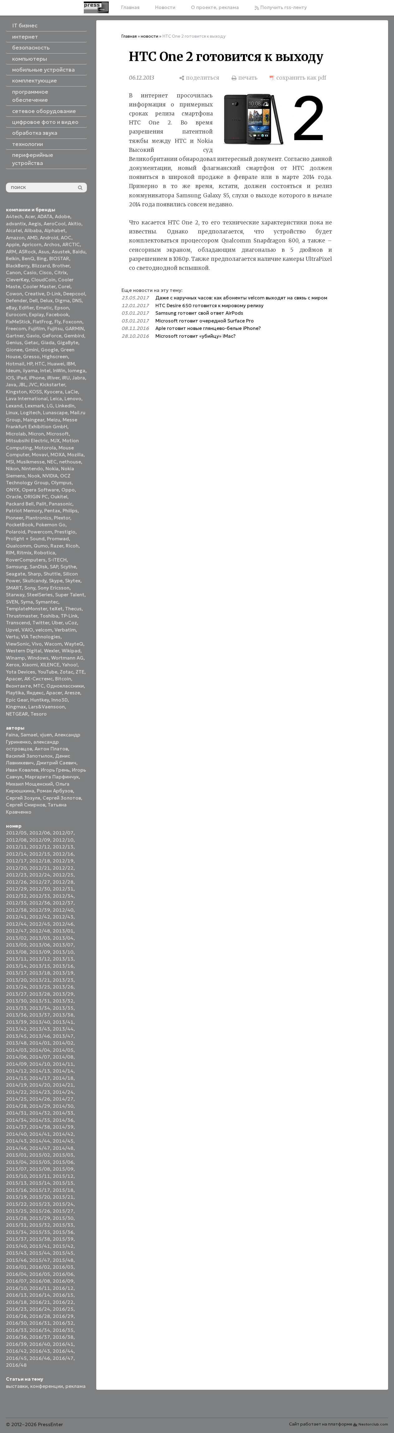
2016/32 (63, 1323)
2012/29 (16, 889)
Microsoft (57, 434)
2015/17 (39, 1190)
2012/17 (16, 861)
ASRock (27, 252)
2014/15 (16, 1078)
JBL (22, 385)
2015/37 (16, 1239)
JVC (33, 385)
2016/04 (16, 1274)
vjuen (46, 735)
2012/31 (63, 889)
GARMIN (74, 328)
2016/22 (63, 1302)
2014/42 (63, 1134)
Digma (62, 300)
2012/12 (39, 847)
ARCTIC (71, 244)
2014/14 (63, 1071)
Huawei (55, 364)
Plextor (62, 518)
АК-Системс (38, 679)
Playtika (15, 693)
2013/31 (39, 1001)
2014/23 (39, 1092)
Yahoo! (70, 665)
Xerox (12, 665)
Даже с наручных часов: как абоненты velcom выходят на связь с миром (241, 298)
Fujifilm (36, 328)
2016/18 (16, 1302)
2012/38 (16, 910)
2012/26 (16, 882)
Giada (48, 342)
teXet (56, 609)
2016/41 (63, 1344)
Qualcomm (18, 546)
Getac (31, 342)
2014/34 (16, 1120)
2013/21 (39, 980)
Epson (62, 308)
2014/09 (16, 1064)
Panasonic (60, 504)
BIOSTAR (59, 258)
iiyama (30, 371)
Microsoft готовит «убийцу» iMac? (195, 336)
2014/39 (63, 1127)
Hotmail (15, 364)
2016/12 (63, 1288)
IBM (71, 364)
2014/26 (39, 1099)
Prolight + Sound (25, 539)
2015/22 (16, 1204)
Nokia (52, 469)
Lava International (27, 399)
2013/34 (39, 1008)
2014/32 (39, 1113)
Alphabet (54, 230)
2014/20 (39, 1085)
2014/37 (16, 1127)
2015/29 (39, 1218)
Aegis (34, 224)
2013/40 (39, 1022)
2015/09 (63, 1169)
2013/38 (63, 1015)
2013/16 (63, 966)
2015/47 (39, 1260)
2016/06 (63, 1274)
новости (149, 36)
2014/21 (63, 1085)
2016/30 (16, 1323)
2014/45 (63, 1141)
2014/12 (16, 1071)
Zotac (66, 672)
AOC (66, 238)
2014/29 (39, 1106)
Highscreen (55, 356)
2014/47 (39, 1148)
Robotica (44, 553)
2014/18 (63, 1078)
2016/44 (63, 1351)
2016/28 (39, 1316)
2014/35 (39, 1120)
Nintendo (32, 469)
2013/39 (16, 1022)
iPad (21, 378)
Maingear (33, 420)
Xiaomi (30, 665)
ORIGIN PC (36, 497)
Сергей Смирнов (25, 805)
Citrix (60, 272)
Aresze (72, 693)
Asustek (61, 252)
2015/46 (16, 1260)
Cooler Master (39, 286)
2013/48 (16, 1043)
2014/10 (39, 1064)
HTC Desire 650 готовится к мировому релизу (209, 305)
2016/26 (16, 1316)
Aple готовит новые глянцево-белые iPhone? (208, 328)
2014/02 (63, 1043)
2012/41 (16, 917)
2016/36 (16, 1337)
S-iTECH (57, 560)
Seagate (15, 574)
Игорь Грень (55, 770)
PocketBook (19, 525)
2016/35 (63, 1330)
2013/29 (63, 994)
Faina (12, 735)
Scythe (68, 567)
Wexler (51, 651)
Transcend (18, 623)
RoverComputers (25, 560)
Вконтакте (18, 686)
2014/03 (16, 1050)
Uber (57, 623)
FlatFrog (42, 322)
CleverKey (17, 280)
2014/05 (63, 1050)
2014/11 (63, 1064)
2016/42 (16, 1351)
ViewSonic (17, 644)
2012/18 (39, 861)
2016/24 (39, 1309)
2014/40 (16, 1134)
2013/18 (39, 973)
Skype (56, 581)
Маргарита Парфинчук (52, 777)
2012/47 (16, 931)
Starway (15, 595)
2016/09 (63, 1281)
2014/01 (39, 1043)
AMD (32, 238)
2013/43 (39, 1029)
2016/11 (39, 1288)
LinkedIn (64, 406)
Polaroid (15, 532)
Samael (29, 735)
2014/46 (16, 1148)
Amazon (15, 238)
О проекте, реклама (215, 7)
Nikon (12, 469)
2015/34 (16, 1232)
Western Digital (23, 651)
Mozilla (75, 455)
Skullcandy (34, 581)
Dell (33, 300)
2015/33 (63, 1225)
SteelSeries (40, 595)
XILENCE (49, 665)
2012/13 (63, 847)
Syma (27, 602)
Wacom (53, 644)
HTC (40, 364)
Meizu (53, 420)
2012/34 (63, 896)
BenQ (28, 258)
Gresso (31, 356)
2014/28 (16, 1106)
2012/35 (16, 903)
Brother (60, 266)
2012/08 (16, 840)
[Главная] (96, 7)
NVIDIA (50, 476)
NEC (52, 462)
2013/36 (16, 1015)
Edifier (26, 308)
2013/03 (39, 938)
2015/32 (39, 1225)
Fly (57, 322)
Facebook (57, 314)
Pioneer (14, 518)
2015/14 (39, 1183)
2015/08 (39, 1169)
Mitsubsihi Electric (27, 441)
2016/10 (16, 1288)
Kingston (16, 392)
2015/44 (39, 1253)
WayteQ (73, 644)
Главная (130, 7)
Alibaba (33, 230)
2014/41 (39, 1134)
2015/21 (63, 1197)
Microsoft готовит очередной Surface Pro (204, 321)
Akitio (74, 224)
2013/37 (39, 1015)
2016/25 (63, 1309)
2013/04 (63, 938)
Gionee (14, 350)
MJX (55, 441)
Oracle (13, 497)
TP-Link (69, 616)
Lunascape (55, 413)
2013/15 (39, 966)
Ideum (13, 371)
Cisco (45, 272)
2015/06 (63, 1162)
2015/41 (39, 1246)
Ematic (44, 308)
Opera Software (40, 490)
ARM (11, 252)
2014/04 (39, 1050)
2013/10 (63, 952)
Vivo (37, 644)
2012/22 (63, 868)
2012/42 (39, 917)
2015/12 (63, 1176)
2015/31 (16, 1225)
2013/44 (63, 1029)
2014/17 (39, 1078)
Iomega (76, 371)
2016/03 (63, 1267)
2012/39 (39, 910)
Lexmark (34, 406)
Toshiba (49, 616)
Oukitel (58, 497)
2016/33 (16, 1330)
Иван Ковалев (22, 770)
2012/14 (16, 854)
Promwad (58, 539)
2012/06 (39, 833)
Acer (30, 216)
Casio (29, 272)
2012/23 (16, 875)
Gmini (31, 350)
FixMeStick (18, 322)
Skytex (72, 581)
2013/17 (16, 973)
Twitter (40, 623)
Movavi (40, 455)
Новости (165, 7)
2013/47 (63, 1036)
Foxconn (72, 322)
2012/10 (63, 840)
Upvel (12, 630)
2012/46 (63, 924)
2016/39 (16, 1344)
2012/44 (16, 924)
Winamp (15, 658)
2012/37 (63, 903)
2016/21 (39, 1302)
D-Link (54, 294)
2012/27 (39, 882)
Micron (36, 434)
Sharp (34, 574)
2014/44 (39, 1141)
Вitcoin (63, 679)
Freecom (16, 328)
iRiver (53, 378)
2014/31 (16, 1113)
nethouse (70, 462)
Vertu (12, 637)
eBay (11, 308)
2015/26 (39, 1211)
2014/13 (39, 1071)
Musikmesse (31, 462)
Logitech (30, 413)
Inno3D (59, 700)
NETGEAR (17, 714)
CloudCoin (43, 280)
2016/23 (16, 1309)
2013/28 (39, 994)
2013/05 (16, 945)
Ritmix (24, 553)
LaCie (71, 392)
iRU (66, 378)
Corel (64, 286)
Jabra (78, 378)
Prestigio (65, 532)
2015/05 (39, 1162)
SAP (54, 567)
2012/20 (16, 868)
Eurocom (16, 314)
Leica (56, 399)
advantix (16, 224)
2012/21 (39, 868)
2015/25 (16, 1211)
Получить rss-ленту (283, 7)
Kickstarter (52, 385)
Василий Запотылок (29, 756)
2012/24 (39, 875)
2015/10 (16, 1176)
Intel (45, 371)
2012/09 (39, 840)
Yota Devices (20, 672)
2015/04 (16, 1162)
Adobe (62, 216)
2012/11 (16, 847)
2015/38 (39, 1239)
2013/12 (39, 959)
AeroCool (54, 224)
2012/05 (16, 833)
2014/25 (16, 1099)
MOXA (57, 455)
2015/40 (16, 1246)
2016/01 (16, 1267)
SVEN (12, 602)
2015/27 (63, 1211)
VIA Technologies (40, 637)
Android (49, 238)
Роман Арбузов (55, 791)
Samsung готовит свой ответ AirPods (199, 313)
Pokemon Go (50, 525)
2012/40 (63, 910)
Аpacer (14, 679)
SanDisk (38, 567)
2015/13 (16, 1183)
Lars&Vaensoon (46, 707)
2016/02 (39, 1267)
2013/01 (63, 931)
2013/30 (16, 1001)
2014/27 (63, 1099)
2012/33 (39, 896)
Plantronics (38, 518)
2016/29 (63, 1316)
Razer (56, 546)
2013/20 (16, 980)
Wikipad (71, 651)
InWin (59, 371)
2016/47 (63, 1358)
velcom (44, 630)
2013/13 (63, 959)
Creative (34, 294)
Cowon (14, 294)
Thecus (73, 609)
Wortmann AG (67, 658)
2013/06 (39, 945)
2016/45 (16, 1358)
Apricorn (31, 244)
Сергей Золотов (62, 798)
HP (29, 364)
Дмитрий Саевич (56, 763)
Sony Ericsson (53, 588)
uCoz (71, 623)
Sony (29, 588)
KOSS (35, 392)
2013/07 (63, 945)
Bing (42, 258)
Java (11, 385)
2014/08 (63, 1057)
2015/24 (63, 1204)
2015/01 (16, 1155)
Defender (16, 300)
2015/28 (16, 1218)
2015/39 (63, 1239)
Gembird (74, 336)
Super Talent (69, 595)
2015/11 (39, 1176)
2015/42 (63, 1246)
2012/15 (39, 854)
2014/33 (63, 1113)
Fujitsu (55, 328)
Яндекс (35, 693)
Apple (12, 244)
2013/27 (16, 994)
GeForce (51, 336)
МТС (38, 686)
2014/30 (63, 1106)
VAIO (27, 630)
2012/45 (39, 924)
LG (50, 406)
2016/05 (39, 1274)
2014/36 (63, 1120)
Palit (41, 504)
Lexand (14, 406)
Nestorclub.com (373, 1424)
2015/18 (63, 1190)
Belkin (12, 258)
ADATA (44, 216)
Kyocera (53, 392)
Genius (14, 342)
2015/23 (39, 1204)
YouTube (47, 672)
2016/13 (16, 1295)
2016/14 (39, 1295)
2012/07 (63, 833)
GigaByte (67, 342)
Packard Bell (20, 504)
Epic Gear (17, 700)
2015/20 (39, 1197)
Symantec (47, 602)
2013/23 (63, 980)
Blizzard (41, 266)
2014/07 (39, 1057)
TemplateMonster (26, 609)
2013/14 (16, 966)
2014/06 (16, 1057)
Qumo (41, 546)
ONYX (12, 490)
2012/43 (63, 917)
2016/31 (39, 1323)
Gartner (15, 336)
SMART (14, 588)
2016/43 (39, 1351)
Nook (34, 476)
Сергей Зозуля (23, 798)
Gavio (33, 336)
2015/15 (63, 1183)
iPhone (37, 378)
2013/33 (16, 1008)
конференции (46, 1386)
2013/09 (39, 952)
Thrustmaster (21, 616)
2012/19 (63, 861)
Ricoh (72, 546)
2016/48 (16, 1365)
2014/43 (16, 1141)
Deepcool (74, 294)
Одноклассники (65, 686)
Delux (46, 300)
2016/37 (39, 1337)
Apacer (54, 693)
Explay (36, 314)
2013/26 (63, 987)
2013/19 (63, 973)
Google (49, 350)
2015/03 (63, 1155)
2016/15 (63, 1295)
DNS (77, 300)
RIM (10, 553)
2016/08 (39, 1281)
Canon (13, 272)
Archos (52, 244)
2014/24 (63, 1092)
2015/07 (16, 1169)
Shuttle (52, 574)
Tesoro (39, 714)
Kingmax (16, 707)
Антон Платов (51, 749)
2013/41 (63, 1022)
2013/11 (16, 959)
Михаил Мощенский (29, 784)
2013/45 (16, 1036)
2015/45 (63, 1253)
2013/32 (63, 1001)
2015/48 (63, 1260)
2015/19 (16, 1197)
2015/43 (16, 1253)
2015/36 (63, 1232)
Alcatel (14, 230)
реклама (75, 1386)
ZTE (80, 672)
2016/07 (16, 1281)
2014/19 (16, 1085)
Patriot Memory (24, 511)
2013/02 (16, 938)
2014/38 (39, 1127)
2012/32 (16, 896)
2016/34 (39, 1330)
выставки (17, 1386)
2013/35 (63, 1008)
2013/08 (16, 952)
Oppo (68, 490)
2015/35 (39, 1232)
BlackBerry (17, 266)
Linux (12, 413)
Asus (43, 252)
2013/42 (16, 1029)
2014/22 (16, 1092)
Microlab (16, 434)
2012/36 (39, 903)
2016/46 (39, 1358)
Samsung (16, 567)
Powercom (40, 532)
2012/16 (63, 854)
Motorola (45, 448)
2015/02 (39, 1155)
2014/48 (63, 1148)
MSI (10, 462)
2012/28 (63, 882)
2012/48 (39, 931)
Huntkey (39, 700)
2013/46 (39, 1036)
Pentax (52, 511)
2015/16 (16, 1190)
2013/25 (39, 987)
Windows (38, 658)
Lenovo (72, 399)
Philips (70, 511)
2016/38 (63, 1337)
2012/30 (39, 889)
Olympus (61, 483)
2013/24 (16, 987)
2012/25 (63, 875)
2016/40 (39, 1344)
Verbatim (65, 630)
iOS (10, 378)
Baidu (79, 252)
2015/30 (63, 1218)
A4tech (14, 216)
